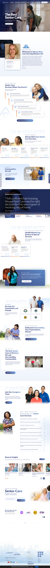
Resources (39, 561)
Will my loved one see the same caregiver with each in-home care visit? (30, 432)
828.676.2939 (17, 554)
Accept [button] (37, 566)
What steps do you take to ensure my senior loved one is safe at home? (30, 442)
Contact (39, 562)
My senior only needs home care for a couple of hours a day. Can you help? (31, 435)
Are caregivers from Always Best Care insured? (27, 425)
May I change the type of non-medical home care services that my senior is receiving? (31, 446)
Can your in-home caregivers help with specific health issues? (29, 449)
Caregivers (12, 2)
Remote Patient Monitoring (30, 559)
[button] (47, 216)
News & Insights (17, 2)
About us (28, 2)
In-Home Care (29, 553)
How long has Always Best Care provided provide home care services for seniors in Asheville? (31, 429)
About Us (39, 558)
